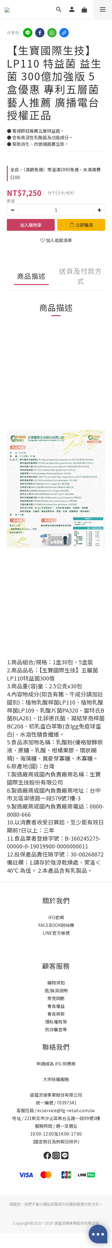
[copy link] (64, 32)
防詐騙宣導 (56, 1029)
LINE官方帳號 (56, 933)
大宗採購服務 (56, 1079)
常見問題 (56, 998)
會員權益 (56, 1006)
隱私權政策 (56, 1021)
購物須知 (56, 983)
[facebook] (39, 32)
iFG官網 (56, 917)
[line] (27, 32)
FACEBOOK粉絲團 (56, 925)
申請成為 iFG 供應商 (56, 1064)
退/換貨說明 (56, 990)
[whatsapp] (52, 32)
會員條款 (56, 1014)
